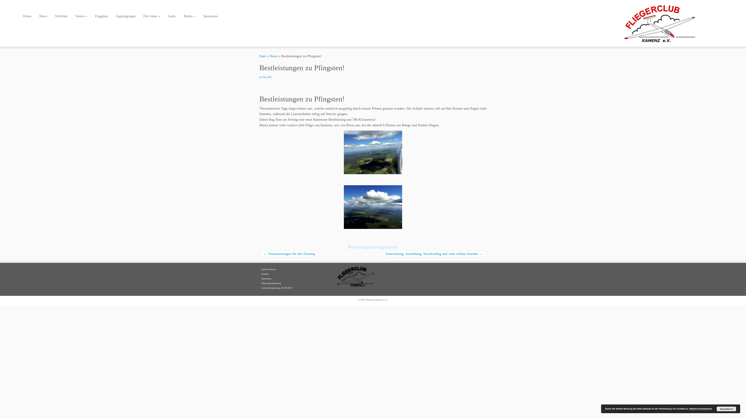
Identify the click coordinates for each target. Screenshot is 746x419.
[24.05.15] (373, 152)
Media (188, 16)
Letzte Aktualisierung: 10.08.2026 (276, 288)
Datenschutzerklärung (271, 283)
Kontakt (265, 274)
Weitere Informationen (700, 408)
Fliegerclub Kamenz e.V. (377, 300)
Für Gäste (150, 16)
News (43, 16)
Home (27, 16)
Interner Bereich (268, 269)
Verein (80, 16)
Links (172, 16)
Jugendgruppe (126, 16)
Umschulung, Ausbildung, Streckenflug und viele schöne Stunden (434, 254)
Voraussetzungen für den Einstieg (289, 254)
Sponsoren (210, 16)
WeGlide (61, 16)
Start (262, 56)
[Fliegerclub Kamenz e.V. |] (660, 23)
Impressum (266, 278)
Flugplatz (101, 16)
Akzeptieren (726, 409)
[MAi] (373, 207)
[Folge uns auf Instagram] (26, 7)
